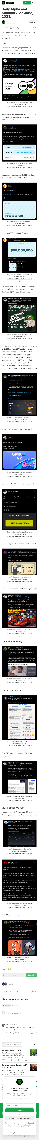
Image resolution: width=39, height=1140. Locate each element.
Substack (9, 1136)
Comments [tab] (6, 1006)
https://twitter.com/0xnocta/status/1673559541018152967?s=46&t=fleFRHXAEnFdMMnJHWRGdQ (19, 475)
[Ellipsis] (36, 1024)
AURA (32, 50)
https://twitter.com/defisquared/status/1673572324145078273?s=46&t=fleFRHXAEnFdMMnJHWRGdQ (19, 166)
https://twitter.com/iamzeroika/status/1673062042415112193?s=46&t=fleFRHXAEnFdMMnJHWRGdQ (19, 906)
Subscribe (27, 3)
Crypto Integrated (13, 21)
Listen (34, 22)
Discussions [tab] (18, 1044)
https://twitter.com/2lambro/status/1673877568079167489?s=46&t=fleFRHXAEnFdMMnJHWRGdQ (19, 337)
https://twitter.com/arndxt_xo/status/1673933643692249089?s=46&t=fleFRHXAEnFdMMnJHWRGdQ (19, 744)
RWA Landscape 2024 (11, 1050)
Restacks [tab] (15, 1006)
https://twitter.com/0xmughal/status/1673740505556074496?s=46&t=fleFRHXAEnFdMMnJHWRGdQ (19, 535)
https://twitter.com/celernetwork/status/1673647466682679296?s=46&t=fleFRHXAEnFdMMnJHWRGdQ (19, 105)
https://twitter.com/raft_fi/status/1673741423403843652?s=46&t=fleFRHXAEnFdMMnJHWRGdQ (19, 278)
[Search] (35, 1044)
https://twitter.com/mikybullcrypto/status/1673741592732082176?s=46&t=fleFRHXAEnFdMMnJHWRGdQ (19, 852)
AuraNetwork (7, 50)
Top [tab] (4, 1044)
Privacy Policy (26, 1127)
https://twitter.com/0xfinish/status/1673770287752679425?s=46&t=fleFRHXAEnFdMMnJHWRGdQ (19, 633)
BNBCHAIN (30, 53)
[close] (33, 1079)
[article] (19, 1055)
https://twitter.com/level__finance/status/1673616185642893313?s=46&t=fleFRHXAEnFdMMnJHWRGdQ (19, 421)
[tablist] (11, 1006)
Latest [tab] (9, 1044)
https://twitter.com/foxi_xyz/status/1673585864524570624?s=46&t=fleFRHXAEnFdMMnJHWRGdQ (19, 799)
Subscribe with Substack (21, 1118)
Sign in (34, 3)
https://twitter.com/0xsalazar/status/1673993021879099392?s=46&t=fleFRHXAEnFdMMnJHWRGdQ (19, 961)
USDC (7, 53)
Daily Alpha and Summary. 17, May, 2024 (14, 1066)
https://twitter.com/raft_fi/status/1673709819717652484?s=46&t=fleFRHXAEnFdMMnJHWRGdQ (19, 224)
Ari (7, 1025)
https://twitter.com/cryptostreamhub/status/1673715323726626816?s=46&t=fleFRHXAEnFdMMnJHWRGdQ (19, 580)
